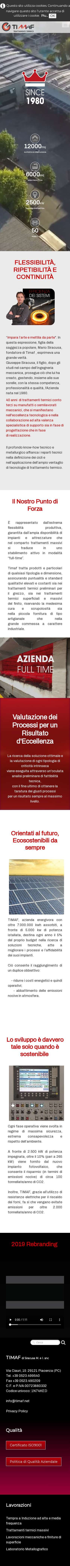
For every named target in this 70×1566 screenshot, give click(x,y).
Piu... (44, 15)
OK (52, 16)
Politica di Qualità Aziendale (33, 1462)
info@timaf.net (17, 1401)
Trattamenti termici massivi (27, 1530)
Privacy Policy (17, 1411)
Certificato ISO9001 (26, 1445)
